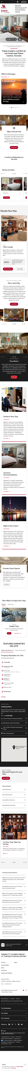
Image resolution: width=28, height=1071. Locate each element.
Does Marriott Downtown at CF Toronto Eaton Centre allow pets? (12, 887)
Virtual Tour (14, 147)
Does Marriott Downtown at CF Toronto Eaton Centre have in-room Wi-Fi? (12, 901)
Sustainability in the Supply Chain (8, 1042)
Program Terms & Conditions (6, 1038)
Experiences (4, 970)
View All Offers (4, 76)
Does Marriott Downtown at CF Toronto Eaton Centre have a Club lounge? (12, 932)
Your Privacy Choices (7, 1040)
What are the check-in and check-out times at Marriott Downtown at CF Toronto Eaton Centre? (13, 879)
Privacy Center (17, 1038)
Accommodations (5, 965)
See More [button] (22, 65)
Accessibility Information (8, 800)
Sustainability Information (8, 805)
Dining (2, 967)
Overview (3, 962)
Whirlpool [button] (6, 678)
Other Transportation (8, 733)
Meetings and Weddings (6, 973)
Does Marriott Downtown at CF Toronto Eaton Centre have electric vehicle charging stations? (12, 925)
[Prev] (9, 107)
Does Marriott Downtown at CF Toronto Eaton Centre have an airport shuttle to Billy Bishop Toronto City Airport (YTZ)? (12, 916)
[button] (18, 2)
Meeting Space (7, 691)
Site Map (18, 1042)
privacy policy (20, 1066)
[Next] (18, 107)
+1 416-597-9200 (7, 715)
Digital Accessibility (17, 1040)
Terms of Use (18, 1036)
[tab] (3, 604)
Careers (12, 1036)
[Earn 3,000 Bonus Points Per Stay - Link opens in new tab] (14, 91)
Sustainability (7, 662)
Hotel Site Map (4, 1043)
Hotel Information (6, 789)
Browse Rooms (8, 269)
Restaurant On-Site (8, 666)
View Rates (6, 197)
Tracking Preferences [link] (5, 1036)
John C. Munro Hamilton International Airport (12, 728)
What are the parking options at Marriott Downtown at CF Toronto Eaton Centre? (12, 894)
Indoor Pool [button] (7, 674)
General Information (7, 794)
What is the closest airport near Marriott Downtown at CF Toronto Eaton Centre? (12, 908)
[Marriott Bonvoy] (23, 2)
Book (9, 633)
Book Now (5, 438)
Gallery (15, 962)
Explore (14, 377)
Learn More (20, 269)
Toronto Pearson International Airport (12, 718)
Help (9, 1043)
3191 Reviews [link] (7, 12)
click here (13, 1068)
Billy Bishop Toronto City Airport (11, 723)
